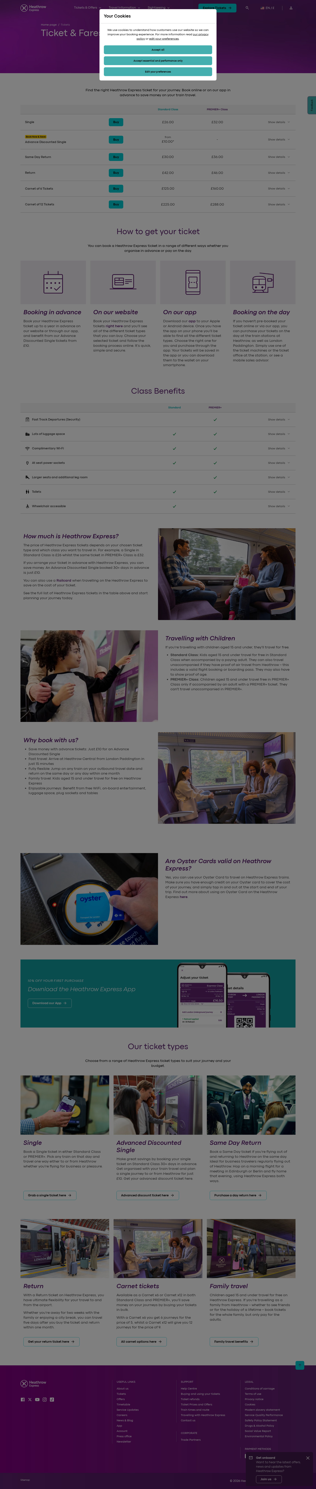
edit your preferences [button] (164, 38)
